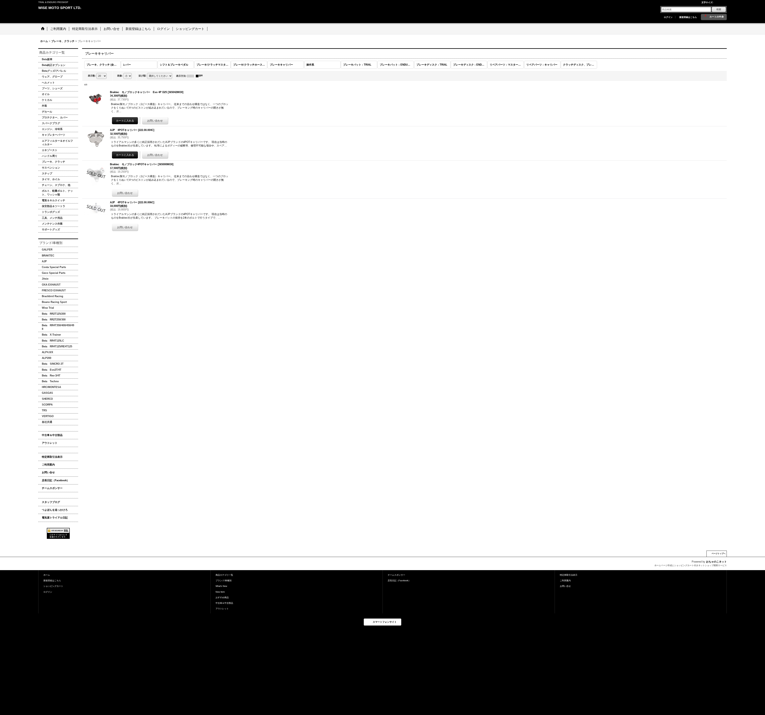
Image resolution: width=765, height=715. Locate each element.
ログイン (668, 17)
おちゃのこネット (716, 561)
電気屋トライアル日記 (55, 517)
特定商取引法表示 (52, 456)
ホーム (46, 575)
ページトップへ (719, 553)
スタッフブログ (51, 502)
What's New (221, 586)
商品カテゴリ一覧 (224, 575)
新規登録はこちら (688, 17)
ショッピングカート (53, 586)
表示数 (92, 75)
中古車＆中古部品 (52, 435)
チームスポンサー (52, 488)
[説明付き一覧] (200, 76)
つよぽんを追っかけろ (55, 509)
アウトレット (49, 442)
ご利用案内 (48, 464)
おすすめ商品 (222, 597)
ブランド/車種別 (223, 580)
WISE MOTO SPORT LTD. (59, 8)
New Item (220, 592)
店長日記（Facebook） (55, 480)
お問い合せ (48, 472)
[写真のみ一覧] (191, 76)
